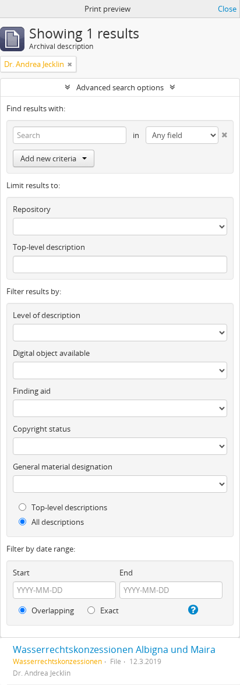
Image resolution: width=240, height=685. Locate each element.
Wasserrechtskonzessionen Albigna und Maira (114, 649)
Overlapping (52, 610)
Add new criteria (48, 158)
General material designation (62, 466)
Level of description (46, 315)
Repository (32, 209)
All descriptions (57, 522)
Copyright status (41, 428)
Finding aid (32, 391)
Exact (108, 610)
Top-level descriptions (68, 507)
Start (21, 572)
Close (227, 8)
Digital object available (51, 353)
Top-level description (49, 247)
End (126, 572)
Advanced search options (120, 87)
